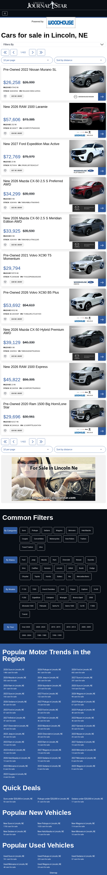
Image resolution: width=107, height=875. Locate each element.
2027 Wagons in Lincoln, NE (49, 751)
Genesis (47, 568)
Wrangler (63, 598)
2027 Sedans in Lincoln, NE (83, 743)
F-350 (93, 606)
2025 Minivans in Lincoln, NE (84, 751)
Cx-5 (62, 589)
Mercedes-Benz (83, 577)
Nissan (79, 560)
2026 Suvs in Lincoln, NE (13, 671)
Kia (69, 577)
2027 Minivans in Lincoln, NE (84, 759)
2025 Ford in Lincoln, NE (48, 711)
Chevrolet (66, 560)
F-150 (24, 589)
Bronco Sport (78, 598)
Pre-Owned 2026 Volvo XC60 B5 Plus (31, 292)
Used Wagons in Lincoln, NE (49, 865)
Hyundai (91, 560)
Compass (50, 598)
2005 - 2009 (86, 627)
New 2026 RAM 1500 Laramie (25, 106)
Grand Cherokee (48, 589)
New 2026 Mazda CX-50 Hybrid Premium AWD (33, 331)
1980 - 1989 (41, 635)
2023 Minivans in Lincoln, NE (15, 767)
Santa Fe (55, 606)
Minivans (72, 530)
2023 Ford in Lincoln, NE (13, 711)
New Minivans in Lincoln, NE (83, 832)
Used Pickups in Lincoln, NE (49, 857)
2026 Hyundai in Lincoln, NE (49, 687)
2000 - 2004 (26, 635)
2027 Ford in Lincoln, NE (48, 695)
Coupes (25, 539)
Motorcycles (54, 539)
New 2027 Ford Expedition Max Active (31, 144)
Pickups (35, 530)
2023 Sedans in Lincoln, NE (49, 759)
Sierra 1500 (69, 606)
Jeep (33, 560)
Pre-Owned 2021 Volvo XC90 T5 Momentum (27, 257)
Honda (48, 577)
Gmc (24, 568)
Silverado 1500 (27, 606)
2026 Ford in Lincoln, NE (82, 671)
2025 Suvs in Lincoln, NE (82, 687)
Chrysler (25, 577)
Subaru (59, 577)
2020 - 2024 (40, 627)
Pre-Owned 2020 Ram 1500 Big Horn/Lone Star (34, 405)
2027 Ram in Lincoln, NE (48, 719)
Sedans (47, 530)
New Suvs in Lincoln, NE (13, 824)
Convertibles (39, 539)
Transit (24, 614)
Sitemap (53, 873)
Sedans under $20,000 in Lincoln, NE (87, 800)
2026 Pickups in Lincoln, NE (49, 671)
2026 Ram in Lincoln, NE (13, 687)
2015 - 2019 (55, 627)
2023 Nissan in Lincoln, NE (83, 719)
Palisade (43, 606)
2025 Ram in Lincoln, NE (48, 743)
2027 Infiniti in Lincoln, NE (14, 719)
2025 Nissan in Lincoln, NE (83, 735)
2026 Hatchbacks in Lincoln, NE (16, 759)
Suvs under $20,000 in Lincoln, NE (18, 800)
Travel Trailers (27, 547)
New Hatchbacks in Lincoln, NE (51, 832)
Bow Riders (69, 539)
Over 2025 (26, 627)
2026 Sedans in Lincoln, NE (15, 703)
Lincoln (59, 568)
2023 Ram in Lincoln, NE (13, 743)
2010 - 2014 (71, 627)
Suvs (24, 530)
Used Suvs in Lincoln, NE (13, 857)
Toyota (37, 577)
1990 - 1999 (56, 635)
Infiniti (70, 568)
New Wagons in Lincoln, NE (83, 824)
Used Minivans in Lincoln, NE (15, 865)
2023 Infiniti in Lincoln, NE (14, 751)
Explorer (85, 589)
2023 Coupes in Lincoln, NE (15, 775)
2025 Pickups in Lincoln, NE (83, 711)
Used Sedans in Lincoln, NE (83, 857)
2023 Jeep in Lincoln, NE (14, 735)
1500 (34, 589)
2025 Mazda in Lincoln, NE (49, 727)
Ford (23, 560)
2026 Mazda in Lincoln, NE (14, 679)
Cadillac (35, 568)
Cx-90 (82, 606)
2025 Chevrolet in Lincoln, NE (50, 735)
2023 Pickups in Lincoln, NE (83, 703)
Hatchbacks (86, 530)
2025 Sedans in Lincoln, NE (49, 767)
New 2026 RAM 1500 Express (25, 366)
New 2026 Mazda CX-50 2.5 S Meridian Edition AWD (32, 220)
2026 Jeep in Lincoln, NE (48, 679)
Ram (54, 560)
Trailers (83, 539)
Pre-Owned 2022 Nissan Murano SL (29, 69)
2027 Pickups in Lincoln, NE (49, 703)
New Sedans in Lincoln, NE (14, 832)
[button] (73, 79)
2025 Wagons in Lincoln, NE (83, 767)
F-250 (24, 598)
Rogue (72, 589)
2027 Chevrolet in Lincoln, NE (16, 727)
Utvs (41, 547)
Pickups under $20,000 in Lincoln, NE (53, 800)
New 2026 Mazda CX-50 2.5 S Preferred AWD (33, 182)
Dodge (92, 568)
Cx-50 (96, 589)
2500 (91, 598)
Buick (81, 568)
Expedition (36, 598)
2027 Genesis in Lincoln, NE (83, 727)
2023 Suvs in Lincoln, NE (13, 695)
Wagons (59, 530)
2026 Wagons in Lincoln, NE (83, 695)
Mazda (44, 560)
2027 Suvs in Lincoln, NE (82, 679)
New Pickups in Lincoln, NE (49, 824)
